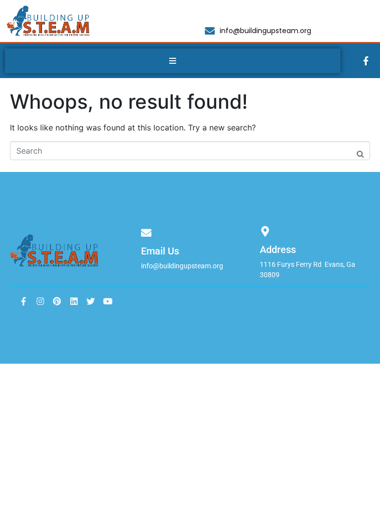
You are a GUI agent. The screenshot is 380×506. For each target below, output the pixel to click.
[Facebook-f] (366, 61)
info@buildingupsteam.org (182, 266)
